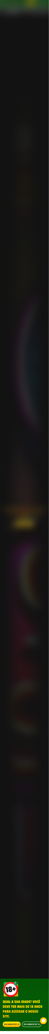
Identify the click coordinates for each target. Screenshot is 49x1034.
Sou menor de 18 (32, 1024)
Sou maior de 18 (11, 1024)
